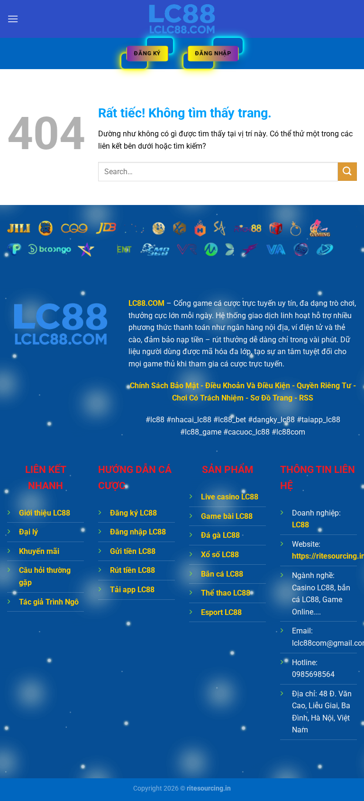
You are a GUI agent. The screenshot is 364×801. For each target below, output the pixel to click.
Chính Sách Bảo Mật (164, 385)
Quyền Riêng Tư (324, 385)
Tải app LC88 (132, 589)
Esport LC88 (221, 612)
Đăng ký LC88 (133, 512)
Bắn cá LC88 (222, 574)
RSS (306, 397)
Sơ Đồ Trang (271, 397)
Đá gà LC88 (220, 535)
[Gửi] (347, 171)
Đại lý (28, 531)
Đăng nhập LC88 (138, 531)
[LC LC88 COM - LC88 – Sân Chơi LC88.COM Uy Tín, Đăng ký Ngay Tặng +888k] (182, 19)
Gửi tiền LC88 (132, 551)
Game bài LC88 (227, 516)
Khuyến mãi (39, 551)
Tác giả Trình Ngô (49, 601)
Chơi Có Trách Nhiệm (208, 397)
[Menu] (12, 18)
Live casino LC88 (229, 496)
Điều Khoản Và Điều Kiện (247, 385)
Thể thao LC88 (225, 592)
